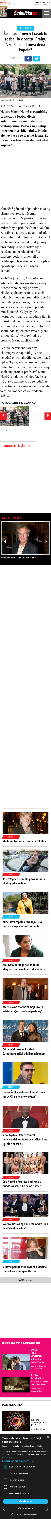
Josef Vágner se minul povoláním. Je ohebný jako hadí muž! (24, 881)
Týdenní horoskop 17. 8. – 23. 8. (40, 1423)
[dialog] (25, 1476)
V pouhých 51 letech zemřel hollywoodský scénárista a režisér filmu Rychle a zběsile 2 (25, 1140)
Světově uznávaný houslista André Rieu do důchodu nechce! (25, 1226)
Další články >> (25, 1280)
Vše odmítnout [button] (25, 1508)
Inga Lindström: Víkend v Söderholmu (38, 1356)
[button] (25, 1461)
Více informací (8, 1457)
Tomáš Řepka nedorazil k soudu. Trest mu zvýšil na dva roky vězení (24, 1094)
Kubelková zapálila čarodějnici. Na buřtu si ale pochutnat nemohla (23, 924)
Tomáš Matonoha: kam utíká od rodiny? (19, 558)
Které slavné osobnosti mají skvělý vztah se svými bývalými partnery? (23, 1009)
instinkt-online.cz (39, 1429)
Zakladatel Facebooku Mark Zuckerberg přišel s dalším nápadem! (24, 1051)
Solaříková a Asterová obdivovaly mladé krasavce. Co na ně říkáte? (22, 1184)
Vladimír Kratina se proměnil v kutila (24, 841)
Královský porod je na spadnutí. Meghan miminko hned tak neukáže (24, 967)
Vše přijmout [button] (25, 1501)
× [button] (48, 1437)
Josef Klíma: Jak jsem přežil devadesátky (39, 1380)
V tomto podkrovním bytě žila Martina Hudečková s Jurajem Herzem (25, 1269)
